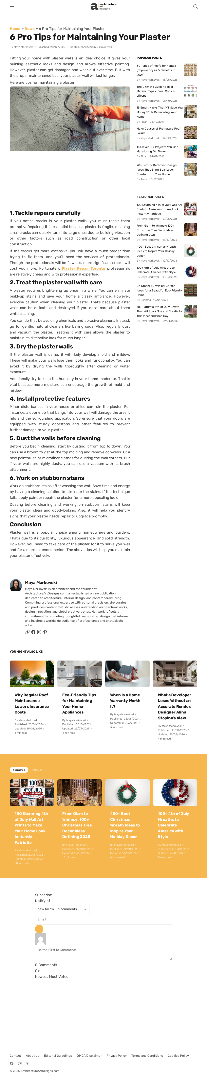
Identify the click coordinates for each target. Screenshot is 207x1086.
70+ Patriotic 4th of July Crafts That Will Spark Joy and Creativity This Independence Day (159, 311)
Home (15, 28)
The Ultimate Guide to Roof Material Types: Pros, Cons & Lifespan (156, 91)
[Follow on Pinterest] (45, 633)
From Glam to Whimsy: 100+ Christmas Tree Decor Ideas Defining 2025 (155, 230)
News (30, 28)
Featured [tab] (19, 769)
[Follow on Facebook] (11, 1063)
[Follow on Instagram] (39, 633)
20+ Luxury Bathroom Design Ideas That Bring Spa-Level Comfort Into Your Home (157, 170)
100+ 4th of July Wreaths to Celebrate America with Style (156, 270)
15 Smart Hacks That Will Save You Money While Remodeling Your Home (160, 112)
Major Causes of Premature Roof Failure (159, 131)
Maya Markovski (23, 47)
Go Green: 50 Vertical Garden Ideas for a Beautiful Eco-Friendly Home (159, 290)
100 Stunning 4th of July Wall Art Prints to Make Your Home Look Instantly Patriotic (159, 209)
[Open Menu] (12, 6)
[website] (27, 633)
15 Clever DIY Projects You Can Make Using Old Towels (157, 149)
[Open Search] (195, 6)
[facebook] (33, 633)
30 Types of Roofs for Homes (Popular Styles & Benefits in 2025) (156, 70)
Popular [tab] (37, 769)
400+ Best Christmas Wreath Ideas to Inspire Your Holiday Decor (156, 251)
